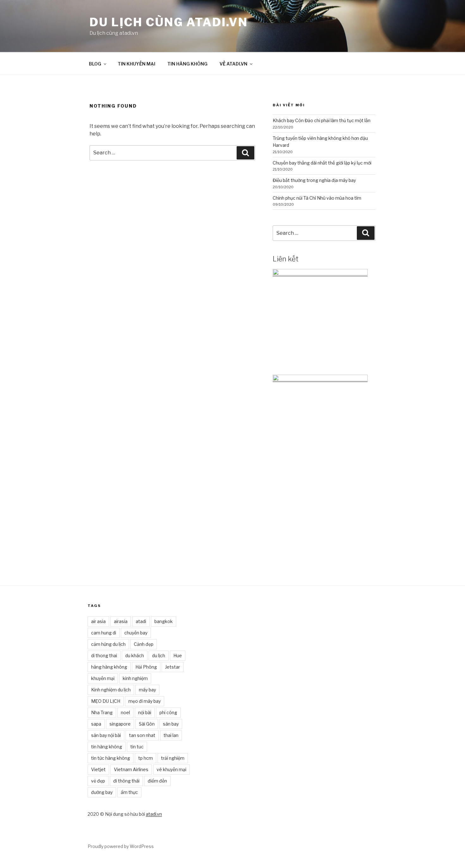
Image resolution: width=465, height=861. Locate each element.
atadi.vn (154, 814)
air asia (98, 621)
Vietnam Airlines (131, 769)
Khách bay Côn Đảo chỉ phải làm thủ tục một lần (321, 120)
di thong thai (104, 655)
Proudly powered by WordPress (121, 846)
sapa (96, 724)
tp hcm (145, 758)
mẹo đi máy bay (144, 701)
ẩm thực (129, 792)
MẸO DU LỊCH (105, 701)
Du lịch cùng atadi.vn (169, 22)
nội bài (144, 712)
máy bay (147, 689)
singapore (120, 724)
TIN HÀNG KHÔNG (187, 63)
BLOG (95, 63)
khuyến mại (103, 678)
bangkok (163, 621)
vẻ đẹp (98, 780)
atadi (141, 621)
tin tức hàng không (110, 758)
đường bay (102, 792)
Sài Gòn (147, 724)
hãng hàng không (109, 667)
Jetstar (172, 667)
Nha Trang (102, 712)
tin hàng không (106, 746)
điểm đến (157, 780)
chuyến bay (135, 632)
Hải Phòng (146, 667)
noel (125, 712)
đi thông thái (126, 780)
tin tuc (137, 746)
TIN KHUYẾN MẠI (136, 63)
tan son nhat (142, 735)
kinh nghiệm (135, 678)
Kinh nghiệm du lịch (111, 689)
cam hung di (103, 632)
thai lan (171, 735)
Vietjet (98, 769)
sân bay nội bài (106, 735)
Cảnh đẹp (143, 644)
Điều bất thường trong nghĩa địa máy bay (314, 180)
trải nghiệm (172, 758)
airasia (120, 621)
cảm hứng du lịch (108, 644)
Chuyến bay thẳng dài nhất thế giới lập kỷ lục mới (322, 162)
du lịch (158, 655)
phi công (168, 712)
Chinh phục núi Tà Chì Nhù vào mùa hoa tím (317, 198)
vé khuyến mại (171, 769)
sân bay (171, 724)
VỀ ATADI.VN (233, 63)
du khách (134, 655)
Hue (177, 655)
